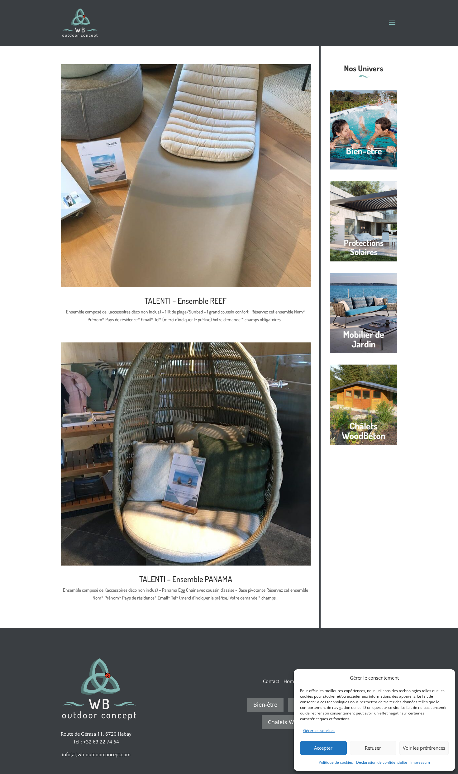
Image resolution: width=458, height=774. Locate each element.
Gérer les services (319, 730)
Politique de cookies (336, 762)
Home (290, 681)
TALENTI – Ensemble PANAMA (185, 579)
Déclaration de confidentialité (381, 762)
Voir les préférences (424, 748)
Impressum (420, 762)
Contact (271, 681)
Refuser (373, 748)
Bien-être (265, 704)
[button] (445, 678)
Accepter (323, 748)
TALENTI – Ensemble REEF (186, 300)
